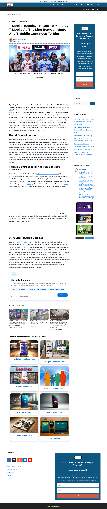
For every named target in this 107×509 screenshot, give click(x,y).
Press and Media (12, 469)
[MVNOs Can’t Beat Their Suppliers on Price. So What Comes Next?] (39, 314)
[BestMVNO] (10, 5)
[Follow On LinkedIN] (24, 460)
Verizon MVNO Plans (54, 412)
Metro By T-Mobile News (19, 21)
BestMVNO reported (22, 242)
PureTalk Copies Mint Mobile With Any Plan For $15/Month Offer (83, 130)
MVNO (52, 5)
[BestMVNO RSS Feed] (91, 9)
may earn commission (50, 1)
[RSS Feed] (19, 460)
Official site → (63, 295)
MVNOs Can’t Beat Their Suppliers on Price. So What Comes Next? (38, 322)
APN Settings (90, 5)
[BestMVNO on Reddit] (95, 9)
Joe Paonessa (19, 39)
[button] (98, 5)
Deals (83, 5)
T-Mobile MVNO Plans (24, 386)
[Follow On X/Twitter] (14, 460)
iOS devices (50, 122)
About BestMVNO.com (14, 466)
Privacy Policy (11, 472)
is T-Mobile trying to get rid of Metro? (47, 174)
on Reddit (17, 216)
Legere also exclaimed (44, 149)
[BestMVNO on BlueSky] (98, 9)
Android (41, 122)
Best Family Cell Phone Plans (55, 389)
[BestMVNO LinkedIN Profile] (84, 9)
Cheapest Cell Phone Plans (54, 362)
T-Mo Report (47, 252)
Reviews (71, 5)
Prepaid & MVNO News (14, 14)
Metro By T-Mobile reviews (38, 289)
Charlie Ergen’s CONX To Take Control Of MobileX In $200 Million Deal (84, 121)
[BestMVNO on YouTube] (93, 9)
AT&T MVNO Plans (24, 412)
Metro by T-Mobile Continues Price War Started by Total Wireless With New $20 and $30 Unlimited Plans (18, 323)
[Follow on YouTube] (30, 460)
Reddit (29, 184)
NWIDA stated (40, 249)
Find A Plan (61, 5)
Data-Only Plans (54, 438)
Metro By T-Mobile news (57, 289)
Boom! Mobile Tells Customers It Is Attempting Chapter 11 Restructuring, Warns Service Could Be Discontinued (58, 324)
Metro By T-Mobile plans (19, 289)
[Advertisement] (39, 91)
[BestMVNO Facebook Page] (86, 9)
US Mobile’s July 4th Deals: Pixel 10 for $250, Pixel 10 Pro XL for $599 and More (83, 152)
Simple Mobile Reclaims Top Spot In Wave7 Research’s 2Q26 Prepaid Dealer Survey (83, 138)
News (77, 5)
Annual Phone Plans (24, 435)
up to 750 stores (14, 249)
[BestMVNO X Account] (88, 9)
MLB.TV (11, 112)
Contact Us (10, 475)
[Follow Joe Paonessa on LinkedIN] (25, 39)
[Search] (92, 103)
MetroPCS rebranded (33, 139)
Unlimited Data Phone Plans (24, 359)
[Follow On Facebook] (9, 460)
